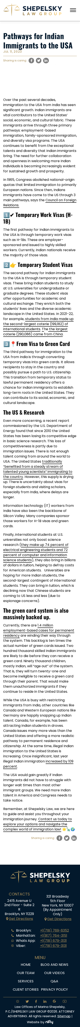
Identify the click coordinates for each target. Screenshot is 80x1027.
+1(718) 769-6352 (54, 930)
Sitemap (64, 1016)
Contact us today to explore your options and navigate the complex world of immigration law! (37, 824)
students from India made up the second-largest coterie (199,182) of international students (38, 323)
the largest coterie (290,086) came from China (35, 332)
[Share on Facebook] (31, 60)
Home (26, 964)
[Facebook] (35, 1001)
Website (33, 1022)
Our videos (54, 972)
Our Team (25, 972)
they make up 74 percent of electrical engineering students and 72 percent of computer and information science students (35, 552)
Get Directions (21, 918)
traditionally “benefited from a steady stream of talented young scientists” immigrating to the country (37, 469)
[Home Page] (32, 15)
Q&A (54, 981)
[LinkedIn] (44, 1001)
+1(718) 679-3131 (53, 940)
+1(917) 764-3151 (53, 935)
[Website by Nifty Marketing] (49, 1022)
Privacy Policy (54, 989)
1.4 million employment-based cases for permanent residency (38, 630)
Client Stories (26, 989)
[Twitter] (26, 1001)
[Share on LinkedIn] (46, 60)
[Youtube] (63, 1001)
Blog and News (54, 964)
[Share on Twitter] (38, 60)
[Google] (53, 1001)
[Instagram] (16, 1001)
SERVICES (25, 981)
